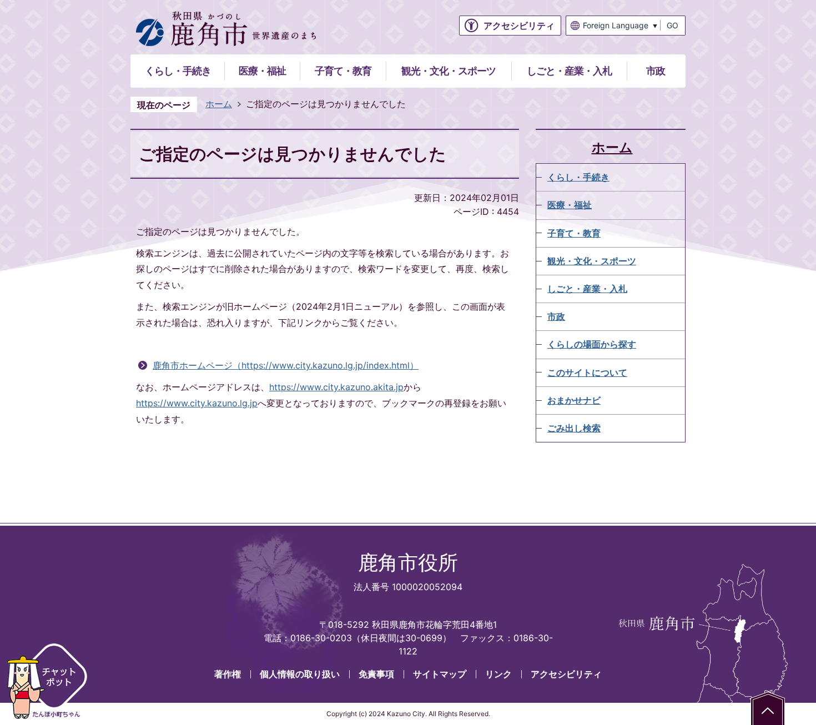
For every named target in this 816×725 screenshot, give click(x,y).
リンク (498, 673)
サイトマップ (439, 673)
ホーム (218, 103)
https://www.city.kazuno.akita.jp (336, 386)
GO (672, 25)
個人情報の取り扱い (300, 673)
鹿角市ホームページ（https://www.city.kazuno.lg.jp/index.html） (286, 365)
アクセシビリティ (566, 673)
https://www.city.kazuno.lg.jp (197, 403)
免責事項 (376, 673)
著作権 (227, 673)
